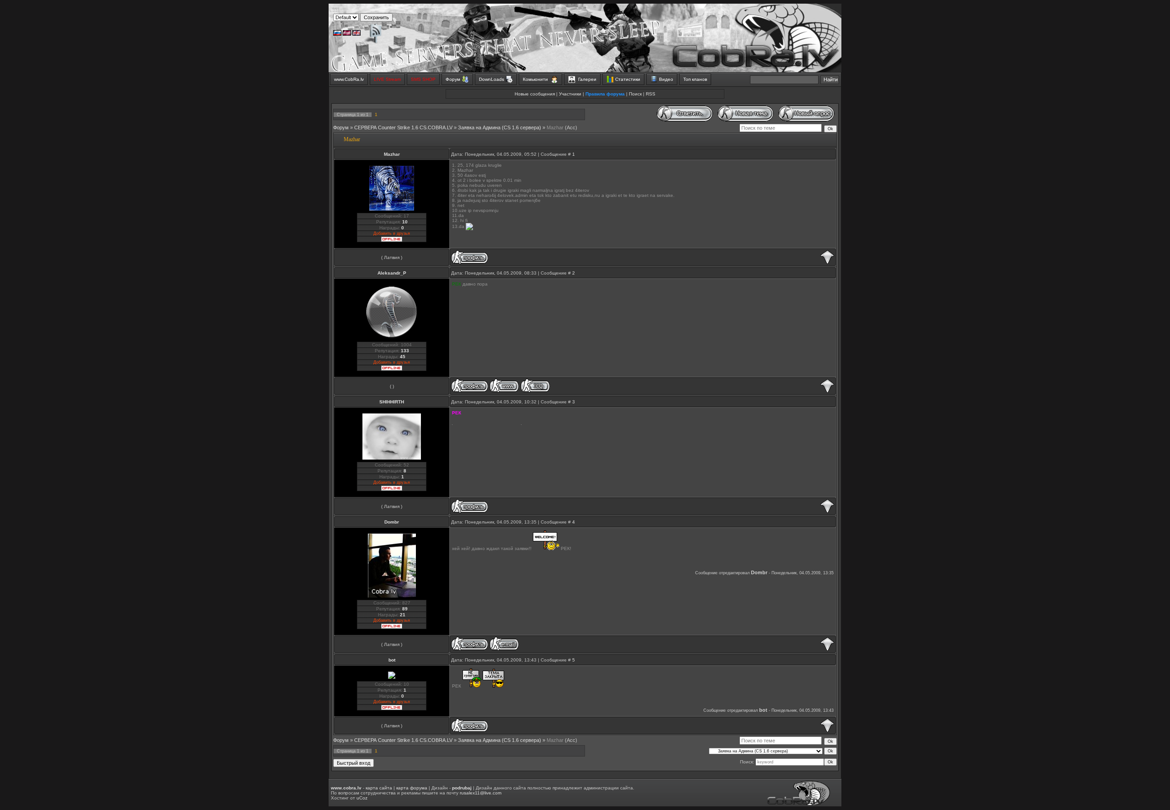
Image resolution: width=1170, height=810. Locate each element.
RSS (650, 93)
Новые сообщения (535, 93)
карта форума (411, 787)
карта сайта (379, 787)
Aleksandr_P (392, 272)
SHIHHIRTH (391, 401)
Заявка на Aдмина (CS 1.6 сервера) (499, 127)
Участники (570, 93)
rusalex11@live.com (480, 792)
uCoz (361, 797)
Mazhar (555, 127)
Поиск (635, 93)
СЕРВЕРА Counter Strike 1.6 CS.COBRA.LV (403, 127)
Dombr (391, 521)
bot (391, 659)
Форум (341, 127)
